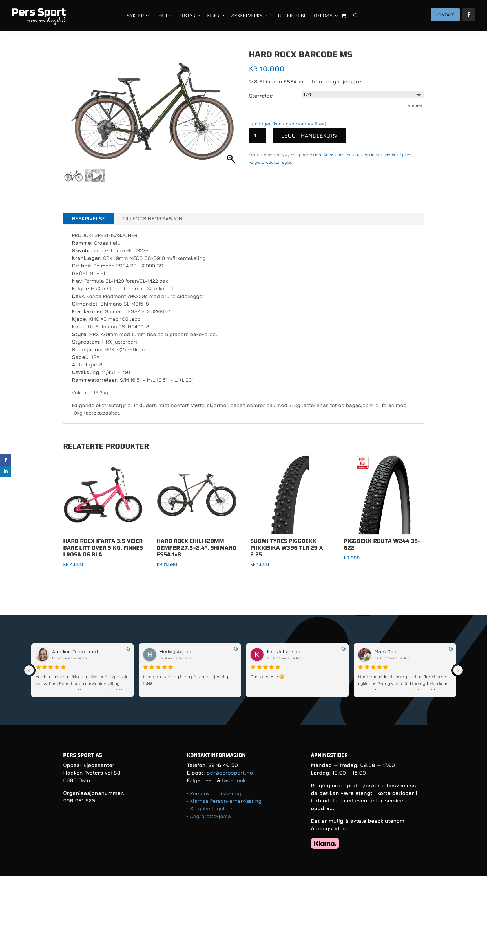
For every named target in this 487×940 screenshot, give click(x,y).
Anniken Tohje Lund (75, 651)
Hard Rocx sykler (351, 154)
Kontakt (445, 14)
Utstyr (186, 15)
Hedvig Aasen (175, 651)
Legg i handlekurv (309, 135)
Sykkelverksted (251, 15)
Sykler (135, 15)
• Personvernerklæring (214, 793)
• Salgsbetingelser (210, 808)
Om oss (323, 15)
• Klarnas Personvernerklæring (224, 801)
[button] (231, 110)
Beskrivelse (88, 219)
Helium (376, 154)
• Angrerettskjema (209, 816)
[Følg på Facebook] (468, 14)
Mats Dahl (386, 651)
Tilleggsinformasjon (152, 219)
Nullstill (415, 105)
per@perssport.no (230, 773)
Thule (163, 15)
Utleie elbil (293, 15)
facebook (233, 780)
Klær (213, 15)
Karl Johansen (283, 651)
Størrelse (261, 96)
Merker (391, 154)
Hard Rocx (323, 154)
